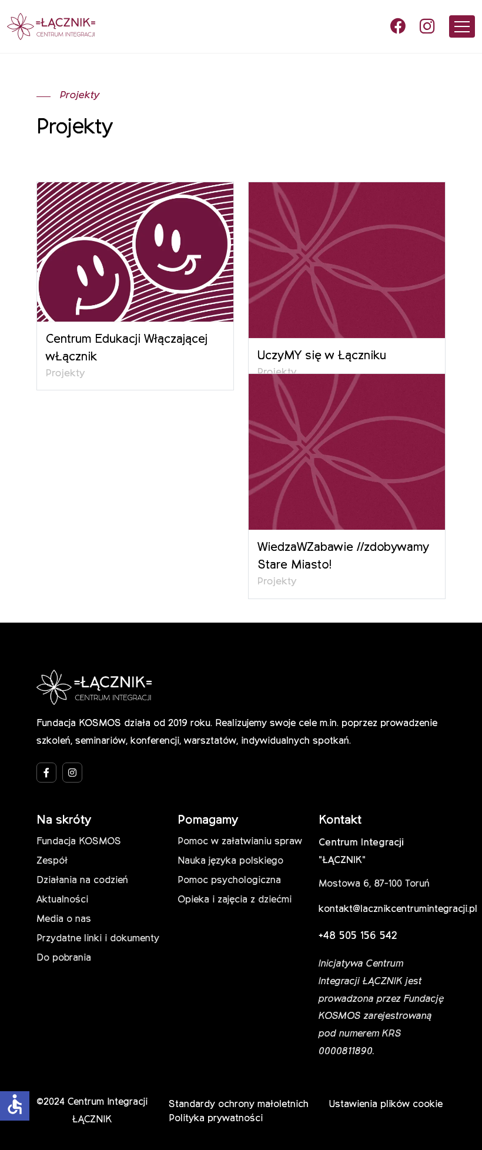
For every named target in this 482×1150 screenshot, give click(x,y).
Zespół (52, 861)
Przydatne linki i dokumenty (97, 939)
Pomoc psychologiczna (229, 880)
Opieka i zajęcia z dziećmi (235, 900)
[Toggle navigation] (462, 26)
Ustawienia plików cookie (386, 1104)
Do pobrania (63, 958)
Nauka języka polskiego (230, 861)
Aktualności (62, 900)
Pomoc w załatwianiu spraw (240, 842)
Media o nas (63, 919)
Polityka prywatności (216, 1119)
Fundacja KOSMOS (78, 842)
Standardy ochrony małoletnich (239, 1104)
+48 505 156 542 (358, 936)
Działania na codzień (82, 880)
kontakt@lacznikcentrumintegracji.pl (398, 909)
